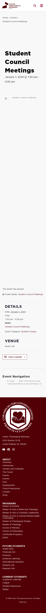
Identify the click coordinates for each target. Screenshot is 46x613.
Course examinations (12, 382)
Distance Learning (11, 559)
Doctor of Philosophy (12, 531)
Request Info (8, 568)
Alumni (5, 479)
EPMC (5, 538)
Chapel (5, 583)
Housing (6, 555)
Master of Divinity (10, 506)
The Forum (7, 472)
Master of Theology (11, 524)
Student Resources (11, 586)
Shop (4, 495)
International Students (13, 562)
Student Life (8, 565)
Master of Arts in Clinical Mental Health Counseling (21, 517)
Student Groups (28, 331)
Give (4, 482)
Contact (6, 492)
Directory (6, 462)
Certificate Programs (12, 534)
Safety (5, 589)
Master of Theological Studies (16, 521)
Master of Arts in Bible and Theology (20, 509)
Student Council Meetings (17, 326)
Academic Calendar (11, 579)
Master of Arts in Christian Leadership (20, 513)
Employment (8, 485)
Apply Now (7, 549)
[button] (34, 5)
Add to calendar (15, 357)
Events (13, 17)
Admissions (8, 465)
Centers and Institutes (13, 469)
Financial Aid (8, 552)
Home (5, 17)
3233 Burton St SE (11, 440)
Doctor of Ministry (11, 528)
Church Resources (11, 488)
